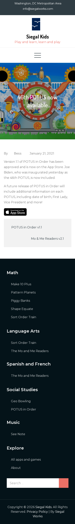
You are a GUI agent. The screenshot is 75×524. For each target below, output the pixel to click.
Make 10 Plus (21, 284)
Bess (18, 153)
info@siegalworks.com (38, 9)
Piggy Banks (20, 300)
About (16, 468)
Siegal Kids (37, 36)
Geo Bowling (21, 401)
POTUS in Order (23, 409)
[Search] (63, 483)
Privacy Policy (37, 511)
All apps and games (26, 459)
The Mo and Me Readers (29, 351)
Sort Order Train (23, 317)
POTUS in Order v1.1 (26, 227)
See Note (18, 434)
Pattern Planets (23, 292)
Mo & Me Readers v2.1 (47, 238)
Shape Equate (22, 309)
